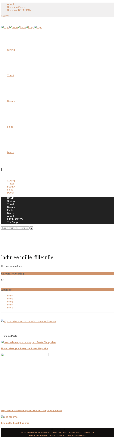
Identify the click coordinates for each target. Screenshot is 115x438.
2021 (10, 302)
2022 (10, 299)
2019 (10, 308)
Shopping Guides (16, 7)
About (10, 4)
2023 (10, 296)
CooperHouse (80, 435)
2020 (10, 305)
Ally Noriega (57, 435)
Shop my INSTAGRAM (19, 10)
